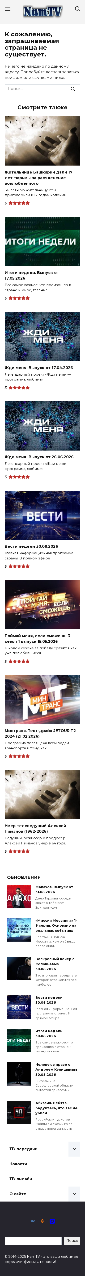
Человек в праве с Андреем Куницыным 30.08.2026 (56, 1069)
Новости (18, 1164)
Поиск (72, 1241)
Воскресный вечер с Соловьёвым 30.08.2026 (54, 964)
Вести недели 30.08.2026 (31, 546)
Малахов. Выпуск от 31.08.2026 (54, 889)
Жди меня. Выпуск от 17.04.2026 (39, 367)
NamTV (33, 1256)
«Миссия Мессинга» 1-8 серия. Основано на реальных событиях (56, 925)
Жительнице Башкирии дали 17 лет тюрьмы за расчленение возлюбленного (38, 177)
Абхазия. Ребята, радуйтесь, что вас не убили (56, 1108)
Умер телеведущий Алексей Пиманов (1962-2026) (35, 829)
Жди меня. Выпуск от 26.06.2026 (39, 457)
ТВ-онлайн (20, 1179)
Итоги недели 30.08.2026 (49, 1033)
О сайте (17, 1194)
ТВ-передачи (23, 1149)
